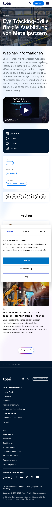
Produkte (6, 400)
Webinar (9, 163)
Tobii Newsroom (9, 447)
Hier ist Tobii (8, 392)
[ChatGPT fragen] (8, 196)
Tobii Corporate (39, 379)
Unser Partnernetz (10, 413)
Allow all (26, 261)
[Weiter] (31, 350)
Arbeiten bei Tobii (10, 456)
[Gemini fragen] (19, 196)
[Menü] (47, 3)
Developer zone (9, 460)
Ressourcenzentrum (13, 364)
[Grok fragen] (25, 196)
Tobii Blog (7, 439)
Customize (24, 269)
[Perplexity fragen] (14, 196)
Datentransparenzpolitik (12, 451)
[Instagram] (27, 477)
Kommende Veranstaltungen (14, 409)
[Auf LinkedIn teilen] (37, 196)
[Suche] (28, 379)
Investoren (7, 434)
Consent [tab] (9, 232)
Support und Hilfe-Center (12, 417)
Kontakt (38, 3)
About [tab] (42, 232)
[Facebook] (16, 477)
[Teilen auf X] (43, 196)
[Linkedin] (21, 477)
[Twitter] (32, 477)
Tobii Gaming (8, 443)
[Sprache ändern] (23, 379)
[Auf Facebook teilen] (31, 196)
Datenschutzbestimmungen (14, 486)
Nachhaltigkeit (8, 464)
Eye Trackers (11, 173)
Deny (26, 277)
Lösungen (7, 396)
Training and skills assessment (16, 183)
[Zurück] (21, 350)
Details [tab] (26, 232)
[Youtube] (37, 477)
